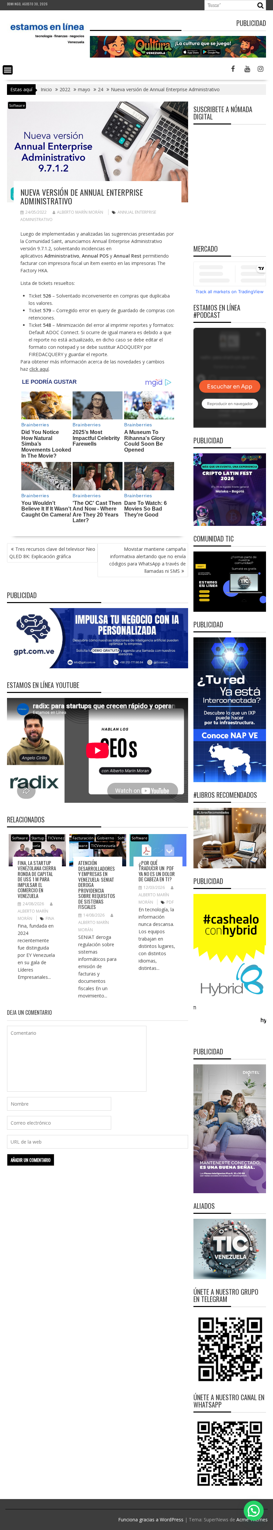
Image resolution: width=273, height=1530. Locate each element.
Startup (37, 837)
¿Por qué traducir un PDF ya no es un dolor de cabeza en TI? (156, 871)
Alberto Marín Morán (80, 212)
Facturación (83, 837)
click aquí (39, 369)
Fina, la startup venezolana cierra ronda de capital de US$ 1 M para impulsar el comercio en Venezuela (37, 879)
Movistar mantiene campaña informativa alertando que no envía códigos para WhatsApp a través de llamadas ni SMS (147, 560)
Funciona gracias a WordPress (150, 1519)
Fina (50, 918)
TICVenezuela (103, 845)
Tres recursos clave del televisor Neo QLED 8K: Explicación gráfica (52, 552)
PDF (170, 902)
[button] (254, 1511)
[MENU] (8, 70)
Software (17, 105)
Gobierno (105, 837)
